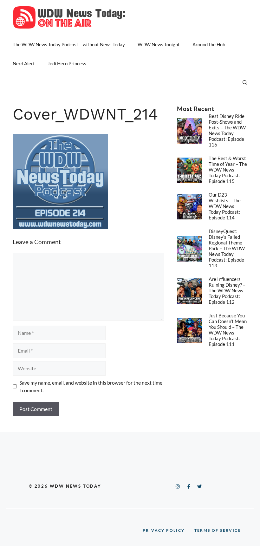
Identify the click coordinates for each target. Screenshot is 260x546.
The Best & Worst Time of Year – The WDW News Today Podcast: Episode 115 (228, 169)
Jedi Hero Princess (67, 63)
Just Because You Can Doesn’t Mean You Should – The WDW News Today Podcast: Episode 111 (228, 330)
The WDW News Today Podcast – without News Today (69, 44)
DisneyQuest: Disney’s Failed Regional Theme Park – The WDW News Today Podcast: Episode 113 (227, 248)
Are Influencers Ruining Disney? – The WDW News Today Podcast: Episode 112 (227, 290)
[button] (245, 82)
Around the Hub (208, 44)
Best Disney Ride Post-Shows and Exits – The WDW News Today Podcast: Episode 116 (227, 130)
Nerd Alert (24, 63)
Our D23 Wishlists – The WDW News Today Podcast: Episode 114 (225, 206)
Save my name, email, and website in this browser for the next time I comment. (90, 386)
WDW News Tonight (159, 44)
